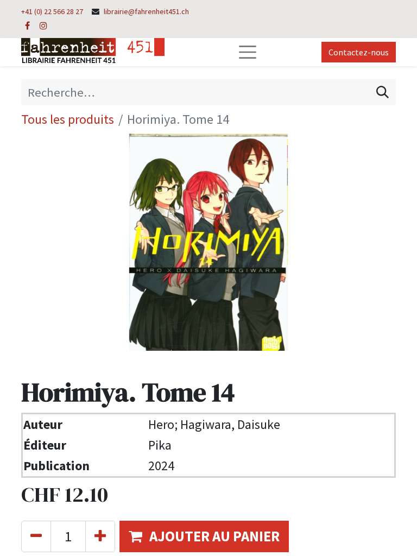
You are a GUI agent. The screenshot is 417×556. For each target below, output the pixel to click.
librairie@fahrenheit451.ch (146, 11)
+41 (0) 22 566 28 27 (52, 11)
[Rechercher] (382, 92)
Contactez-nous (358, 52)
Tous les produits (67, 119)
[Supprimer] (36, 536)
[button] (204, 536)
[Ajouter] (100, 536)
